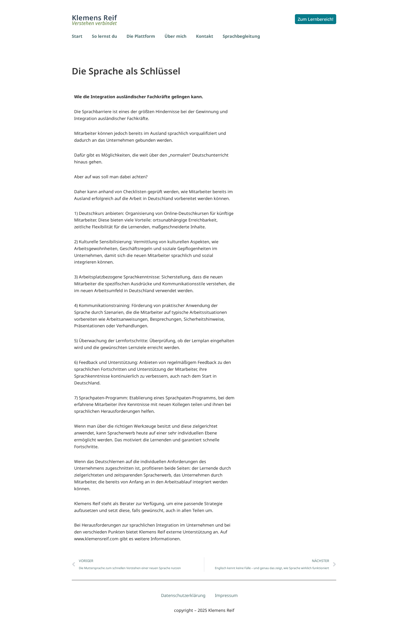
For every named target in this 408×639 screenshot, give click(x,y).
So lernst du (104, 36)
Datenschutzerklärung (183, 595)
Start (77, 36)
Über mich (176, 36)
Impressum (226, 595)
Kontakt (204, 36)
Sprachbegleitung (241, 36)
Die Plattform (141, 36)
